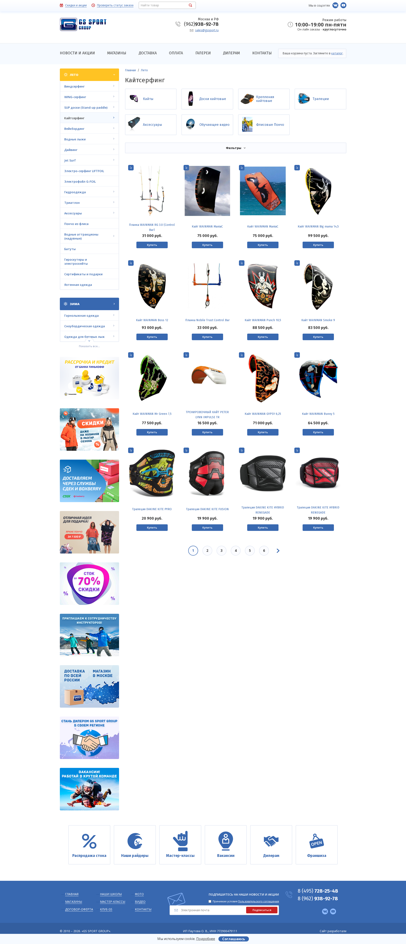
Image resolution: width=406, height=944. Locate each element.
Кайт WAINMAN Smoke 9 (318, 320)
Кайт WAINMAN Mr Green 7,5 (152, 414)
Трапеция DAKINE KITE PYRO (152, 509)
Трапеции (321, 99)
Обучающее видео (214, 125)
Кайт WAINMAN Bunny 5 (318, 414)
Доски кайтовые (212, 99)
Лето (144, 70)
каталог (337, 53)
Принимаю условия (246, 901)
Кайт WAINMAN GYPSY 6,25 (263, 414)
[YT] (343, 5)
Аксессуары (152, 125)
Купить (152, 245)
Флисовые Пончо (270, 125)
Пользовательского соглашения (258, 901)
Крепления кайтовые (265, 99)
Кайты (148, 99)
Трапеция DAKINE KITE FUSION (207, 509)
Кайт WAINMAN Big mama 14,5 (318, 226)
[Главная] (83, 25)
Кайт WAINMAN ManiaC (207, 226)
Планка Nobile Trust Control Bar (207, 320)
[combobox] (167, 5)
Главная (130, 70)
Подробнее (205, 938)
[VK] (335, 5)
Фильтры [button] (233, 148)
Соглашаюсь (233, 939)
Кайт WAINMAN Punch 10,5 (263, 320)
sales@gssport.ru (207, 30)
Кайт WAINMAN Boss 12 (152, 320)
